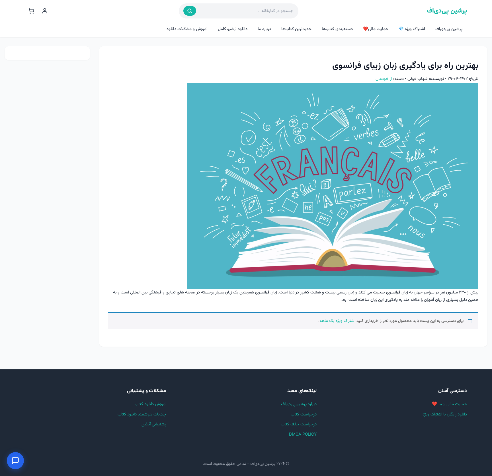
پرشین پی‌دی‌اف (447, 11)
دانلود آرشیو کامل (232, 29)
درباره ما (264, 29)
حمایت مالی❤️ (375, 29)
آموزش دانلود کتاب (150, 404)
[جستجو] (189, 11)
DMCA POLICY (303, 434)
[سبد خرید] (31, 11)
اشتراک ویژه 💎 (412, 29)
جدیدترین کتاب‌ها (296, 29)
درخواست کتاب (304, 414)
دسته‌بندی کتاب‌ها (337, 29)
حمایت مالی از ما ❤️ (449, 404)
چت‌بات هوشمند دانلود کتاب (142, 414)
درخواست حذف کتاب (299, 424)
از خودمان (384, 79)
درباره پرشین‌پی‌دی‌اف (299, 404)
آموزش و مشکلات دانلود (187, 29)
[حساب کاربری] (45, 11)
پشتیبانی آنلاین (154, 424)
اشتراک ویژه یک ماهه (337, 321)
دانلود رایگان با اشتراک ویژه (445, 414)
